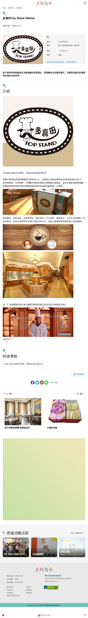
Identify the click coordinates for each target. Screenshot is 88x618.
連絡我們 (29, 592)
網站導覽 (10, 587)
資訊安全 (10, 590)
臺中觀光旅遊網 (44, 3)
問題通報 (80, 374)
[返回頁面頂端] (85, 615)
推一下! (37, 383)
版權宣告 (29, 590)
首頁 (4, 8)
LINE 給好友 (46, 383)
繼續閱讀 (7, 339)
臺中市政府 (44, 569)
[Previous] (6, 49)
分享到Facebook (33, 383)
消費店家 (19, 8)
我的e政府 (45, 587)
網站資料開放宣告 (13, 595)
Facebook (62, 50)
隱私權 (28, 587)
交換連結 (10, 592)
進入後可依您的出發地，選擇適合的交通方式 (24, 363)
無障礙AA (53, 587)
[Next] (39, 49)
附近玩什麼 (45, 615)
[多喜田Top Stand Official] (23, 49)
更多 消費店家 (76, 533)
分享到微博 (42, 383)
